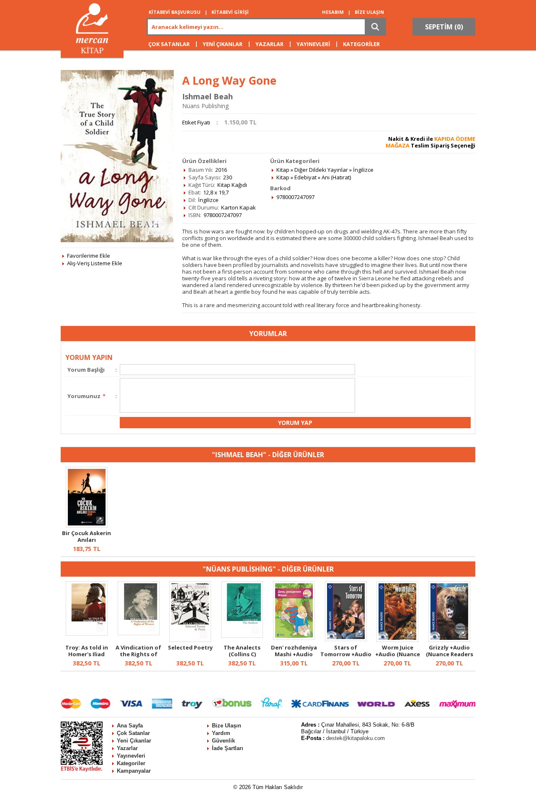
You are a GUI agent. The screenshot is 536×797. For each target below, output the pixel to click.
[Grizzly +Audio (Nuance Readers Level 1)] (449, 640)
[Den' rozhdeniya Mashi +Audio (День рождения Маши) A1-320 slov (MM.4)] (294, 638)
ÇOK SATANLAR (169, 44)
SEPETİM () (444, 26)
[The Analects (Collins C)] (242, 635)
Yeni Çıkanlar (134, 740)
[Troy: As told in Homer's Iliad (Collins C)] (87, 633)
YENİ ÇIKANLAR (222, 44)
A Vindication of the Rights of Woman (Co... (138, 654)
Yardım (221, 733)
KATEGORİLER (361, 44)
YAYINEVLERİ (313, 44)
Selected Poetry (190, 647)
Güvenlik (223, 740)
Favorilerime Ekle (88, 255)
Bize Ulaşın (226, 725)
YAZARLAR (269, 44)
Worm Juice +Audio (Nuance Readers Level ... (397, 654)
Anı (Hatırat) (336, 177)
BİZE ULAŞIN (369, 12)
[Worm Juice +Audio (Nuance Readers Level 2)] (397, 640)
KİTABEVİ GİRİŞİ (230, 12)
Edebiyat (305, 177)
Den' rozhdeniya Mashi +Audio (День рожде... (294, 654)
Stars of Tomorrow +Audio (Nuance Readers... (345, 657)
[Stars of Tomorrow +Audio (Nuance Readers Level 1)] (346, 639)
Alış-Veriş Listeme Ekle (94, 263)
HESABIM (333, 12)
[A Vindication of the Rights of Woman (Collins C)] (139, 633)
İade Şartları (227, 748)
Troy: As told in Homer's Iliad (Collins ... (86, 654)
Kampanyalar (134, 771)
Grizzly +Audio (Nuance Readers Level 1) (449, 654)
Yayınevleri (131, 756)
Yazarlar (127, 748)
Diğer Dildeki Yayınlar (321, 169)
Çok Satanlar (133, 733)
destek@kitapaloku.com (355, 738)
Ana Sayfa (130, 725)
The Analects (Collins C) (242, 651)
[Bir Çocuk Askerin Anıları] (87, 525)
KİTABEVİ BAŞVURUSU (175, 12)
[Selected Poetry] (190, 640)
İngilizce (363, 169)
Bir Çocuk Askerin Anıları (86, 536)
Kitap (282, 169)
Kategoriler (131, 763)
